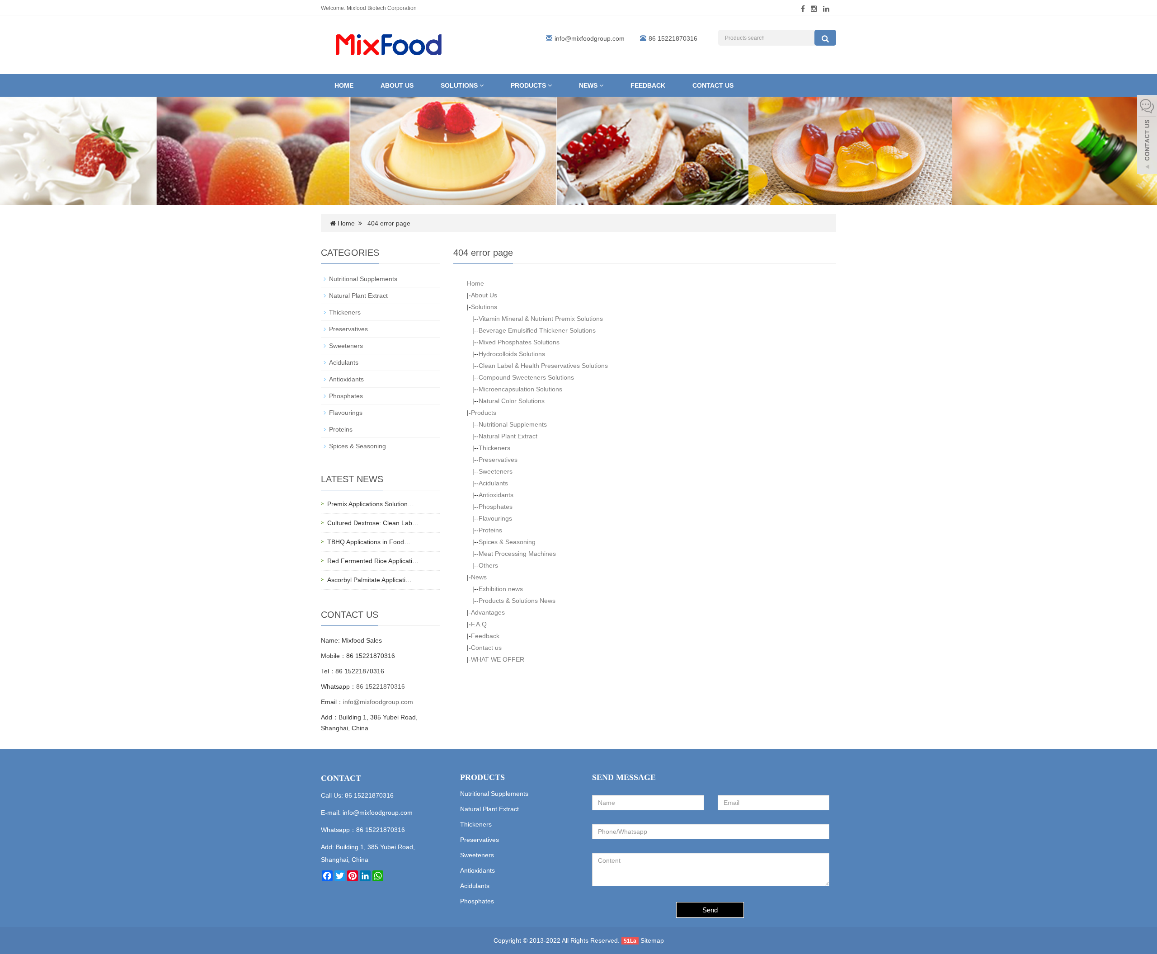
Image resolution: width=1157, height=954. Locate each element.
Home (343, 85)
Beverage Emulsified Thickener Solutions (537, 330)
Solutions (460, 85)
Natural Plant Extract (508, 436)
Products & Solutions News (517, 600)
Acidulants (493, 483)
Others (488, 565)
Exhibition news (501, 588)
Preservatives (498, 459)
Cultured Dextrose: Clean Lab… (373, 522)
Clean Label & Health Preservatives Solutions (543, 365)
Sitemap (652, 940)
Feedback (647, 85)
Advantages (488, 612)
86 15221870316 (380, 686)
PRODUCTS (482, 777)
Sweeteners (496, 471)
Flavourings (495, 518)
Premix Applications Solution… (370, 504)
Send (710, 910)
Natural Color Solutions (512, 400)
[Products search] (825, 38)
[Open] (1147, 135)
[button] (482, 85)
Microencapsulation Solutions (520, 389)
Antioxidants (496, 494)
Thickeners (494, 447)
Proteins (490, 530)
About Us (397, 85)
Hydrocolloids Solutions (512, 353)
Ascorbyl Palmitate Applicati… (369, 579)
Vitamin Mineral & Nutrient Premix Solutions (541, 318)
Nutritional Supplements (513, 424)
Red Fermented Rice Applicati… (373, 560)
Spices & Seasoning (507, 541)
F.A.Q (479, 624)
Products (529, 85)
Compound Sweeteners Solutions (526, 377)
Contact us (713, 85)
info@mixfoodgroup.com (590, 38)
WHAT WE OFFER (497, 659)
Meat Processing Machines (517, 553)
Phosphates (496, 506)
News (589, 85)
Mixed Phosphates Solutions (519, 342)
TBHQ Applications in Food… (368, 541)
